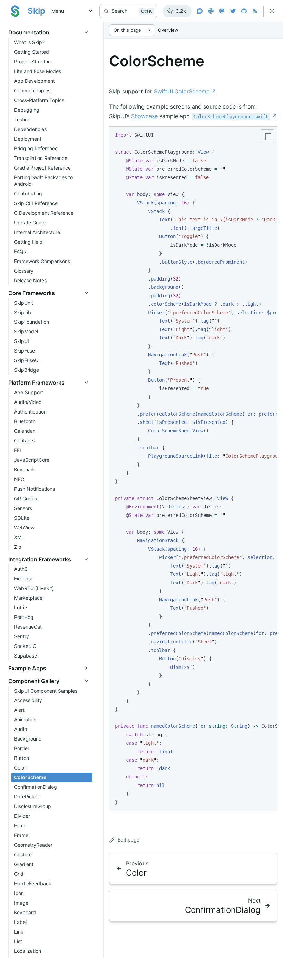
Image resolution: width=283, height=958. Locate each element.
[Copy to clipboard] (267, 136)
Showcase (144, 116)
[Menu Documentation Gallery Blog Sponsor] (69, 11)
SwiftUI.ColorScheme (185, 91)
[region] (193, 468)
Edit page (128, 840)
